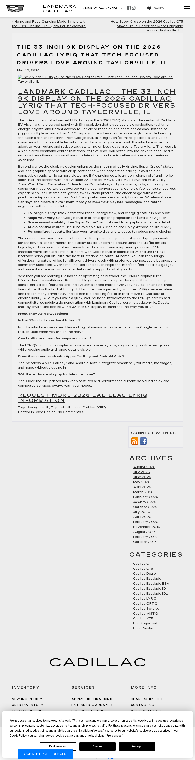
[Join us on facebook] (143, 440)
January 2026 (144, 502)
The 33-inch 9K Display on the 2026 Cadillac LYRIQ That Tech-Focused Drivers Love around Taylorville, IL (92, 55)
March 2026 (143, 492)
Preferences (58, 746)
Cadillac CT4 (143, 564)
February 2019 (145, 537)
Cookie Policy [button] (18, 735)
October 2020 (145, 507)
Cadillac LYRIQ (144, 598)
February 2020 (146, 522)
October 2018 (145, 542)
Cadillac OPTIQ (145, 603)
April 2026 (142, 487)
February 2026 (145, 497)
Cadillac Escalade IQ (149, 589)
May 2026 (141, 482)
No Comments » (71, 412)
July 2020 (141, 512)
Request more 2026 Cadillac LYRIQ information (83, 397)
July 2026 (141, 472)
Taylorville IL (61, 407)
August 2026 (144, 467)
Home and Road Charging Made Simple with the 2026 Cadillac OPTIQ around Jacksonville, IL (49, 26)
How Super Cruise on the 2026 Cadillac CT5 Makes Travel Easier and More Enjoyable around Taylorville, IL (147, 26)
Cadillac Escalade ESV (151, 584)
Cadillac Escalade (147, 579)
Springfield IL (38, 407)
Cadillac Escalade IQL (150, 594)
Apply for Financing (91, 699)
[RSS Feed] (135, 440)
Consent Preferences (45, 754)
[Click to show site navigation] (185, 8)
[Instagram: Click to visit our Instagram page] (133, 8)
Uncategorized (145, 623)
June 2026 (142, 477)
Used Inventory (28, 705)
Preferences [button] (114, 735)
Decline (97, 746)
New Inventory (27, 699)
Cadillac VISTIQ (145, 613)
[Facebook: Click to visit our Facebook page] (129, 8)
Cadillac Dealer (145, 574)
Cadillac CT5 (143, 569)
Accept (137, 746)
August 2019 (144, 532)
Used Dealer (45, 412)
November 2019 (146, 527)
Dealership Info (147, 699)
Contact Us (142, 705)
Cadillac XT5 (143, 618)
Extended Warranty (92, 705)
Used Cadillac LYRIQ (89, 407)
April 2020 (142, 517)
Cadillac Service (146, 608)
